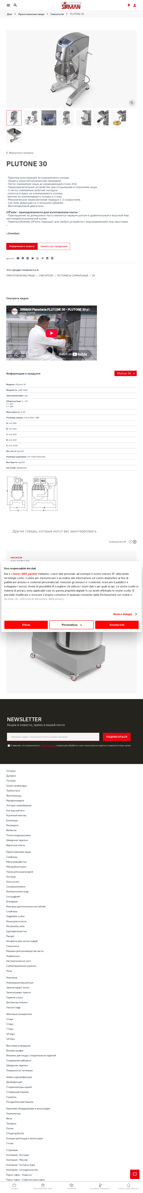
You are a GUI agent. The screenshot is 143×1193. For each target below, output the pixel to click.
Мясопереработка (16, 861)
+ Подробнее (13, 233)
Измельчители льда (17, 891)
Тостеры (11, 780)
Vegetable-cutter (15, 916)
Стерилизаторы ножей (19, 1087)
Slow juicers (12, 881)
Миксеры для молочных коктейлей (26, 906)
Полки (9, 1128)
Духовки (11, 775)
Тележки (11, 1123)
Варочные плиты (15, 845)
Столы (9, 1143)
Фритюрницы (13, 795)
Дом (9, 14)
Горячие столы (14, 997)
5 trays (9, 1024)
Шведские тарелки (17, 840)
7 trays (9, 1028)
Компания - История (17, 1155)
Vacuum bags (13, 1007)
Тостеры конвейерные (19, 805)
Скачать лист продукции (53, 246)
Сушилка (11, 1097)
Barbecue (11, 830)
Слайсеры (11, 856)
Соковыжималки (15, 886)
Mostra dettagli (122, 614)
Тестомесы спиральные (72, 275)
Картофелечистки (16, 931)
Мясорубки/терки (16, 866)
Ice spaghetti (13, 896)
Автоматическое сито (18, 961)
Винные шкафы (15, 1050)
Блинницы (12, 820)
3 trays (9, 1019)
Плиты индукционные (18, 835)
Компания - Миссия (17, 1159)
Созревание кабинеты (18, 1060)
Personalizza (69, 624)
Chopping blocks (15, 1133)
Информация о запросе (22, 246)
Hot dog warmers (15, 810)
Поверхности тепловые (19, 1070)
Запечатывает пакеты (18, 992)
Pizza (9, 970)
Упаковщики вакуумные (19, 982)
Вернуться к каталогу (21, 152)
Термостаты (13, 790)
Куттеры (11, 876)
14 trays (10, 1038)
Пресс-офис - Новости (19, 1174)
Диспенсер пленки (16, 1002)
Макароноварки (15, 800)
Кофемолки (13, 956)
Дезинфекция (14, 1082)
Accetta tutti (117, 624)
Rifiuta (26, 624)
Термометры (13, 1113)
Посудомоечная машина (19, 1101)
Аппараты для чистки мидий (22, 941)
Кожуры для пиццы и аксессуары (24, 1138)
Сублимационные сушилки (21, 965)
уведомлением (47, 745)
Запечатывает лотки (17, 987)
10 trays (10, 1034)
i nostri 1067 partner (24, 573)
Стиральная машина (17, 1091)
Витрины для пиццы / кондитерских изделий (31, 1055)
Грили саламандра (16, 785)
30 (93, 275)
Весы (9, 1118)
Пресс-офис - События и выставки (25, 1179)
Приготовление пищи (31, 14)
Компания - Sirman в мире (20, 1164)
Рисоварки (12, 825)
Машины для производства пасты (24, 951)
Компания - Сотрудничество (22, 1169)
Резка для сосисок (16, 921)
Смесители (57, 14)
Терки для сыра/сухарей (19, 871)
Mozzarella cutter (15, 926)
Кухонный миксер (16, 815)
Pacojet (10, 936)
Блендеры (12, 901)
